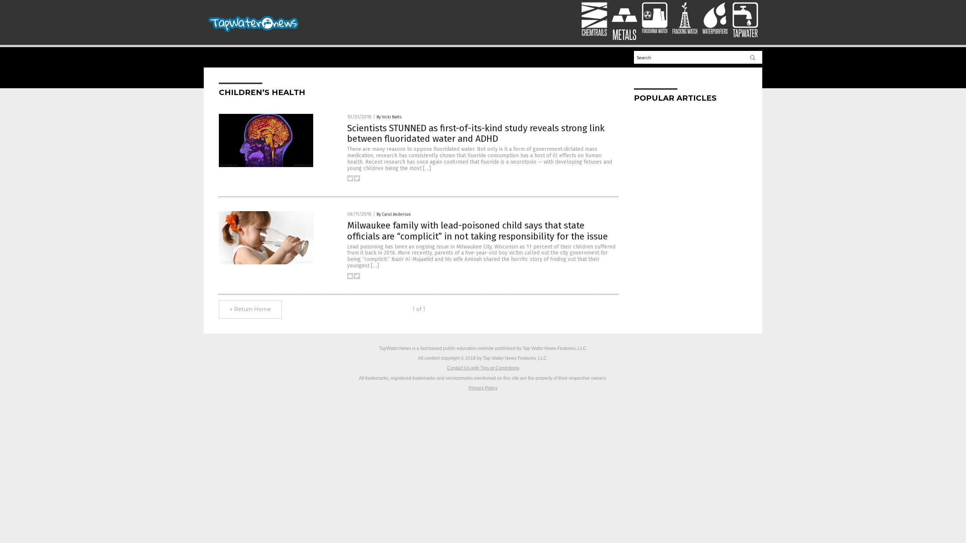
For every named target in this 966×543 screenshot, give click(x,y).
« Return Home (250, 309)
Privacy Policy (483, 388)
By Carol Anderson (394, 214)
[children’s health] (254, 32)
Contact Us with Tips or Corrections (483, 368)
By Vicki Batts (389, 117)
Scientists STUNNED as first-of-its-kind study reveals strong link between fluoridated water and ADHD (476, 133)
